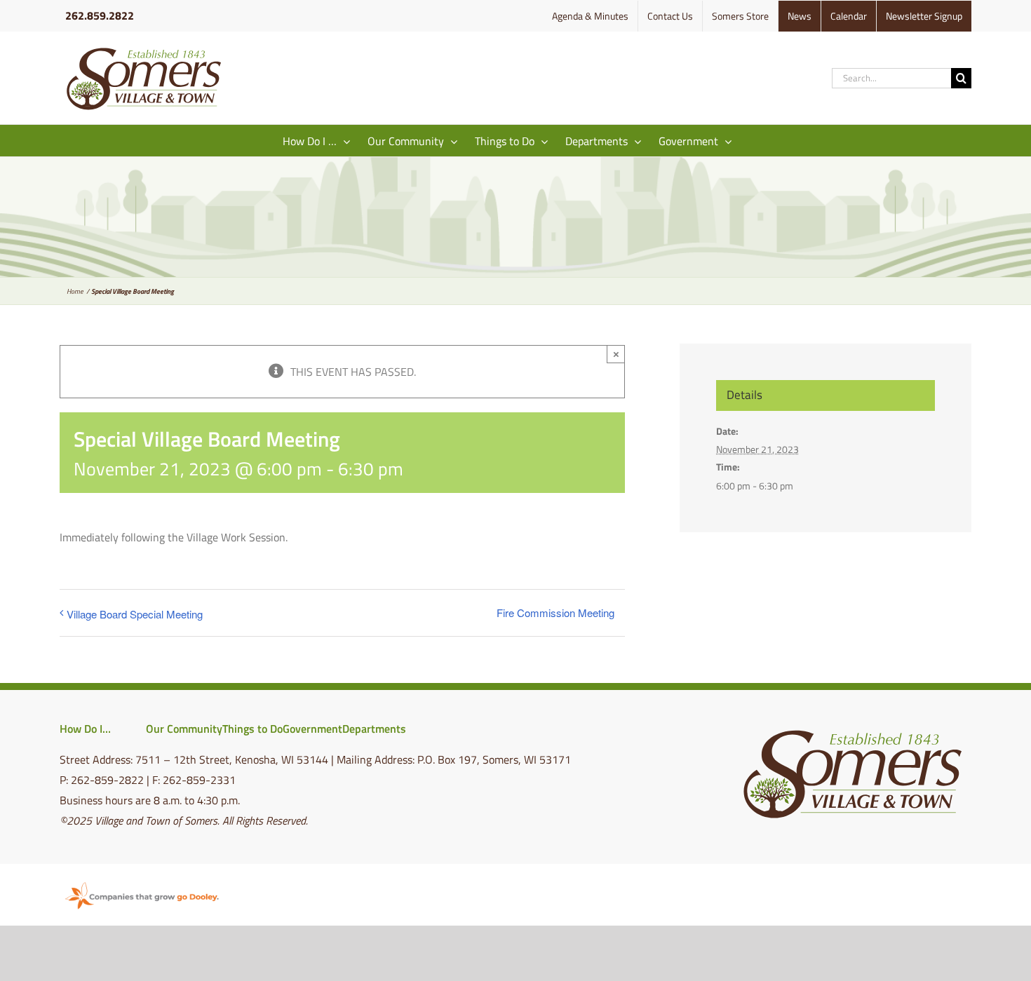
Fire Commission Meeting (555, 612)
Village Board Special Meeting (135, 614)
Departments (374, 728)
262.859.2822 (99, 15)
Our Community (184, 728)
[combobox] (891, 78)
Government (312, 728)
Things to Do (252, 728)
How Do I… (85, 728)
